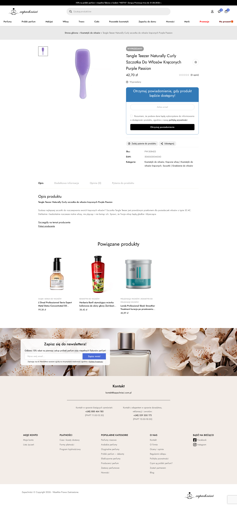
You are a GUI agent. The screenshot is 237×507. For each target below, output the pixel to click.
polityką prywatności (178, 120)
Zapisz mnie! (94, 356)
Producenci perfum (110, 463)
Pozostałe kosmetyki (119, 21)
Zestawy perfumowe (110, 467)
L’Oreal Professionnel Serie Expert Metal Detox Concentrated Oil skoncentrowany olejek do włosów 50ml (55, 307)
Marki (187, 21)
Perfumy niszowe (108, 440)
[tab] (40, 183)
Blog (152, 472)
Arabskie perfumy (109, 444)
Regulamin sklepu (158, 453)
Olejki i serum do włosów (49, 299)
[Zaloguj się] (212, 11)
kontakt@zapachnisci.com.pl (119, 392)
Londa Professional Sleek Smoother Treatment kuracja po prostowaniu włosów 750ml (138, 309)
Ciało (96, 21)
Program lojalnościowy (70, 449)
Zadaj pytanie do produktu (144, 143)
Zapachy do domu (147, 21)
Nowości (170, 21)
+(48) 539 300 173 (142, 415)
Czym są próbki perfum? (161, 463)
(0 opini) (195, 74)
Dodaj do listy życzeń (196, 62)
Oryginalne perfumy (110, 449)
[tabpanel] (118, 205)
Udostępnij (169, 143)
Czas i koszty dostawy (70, 440)
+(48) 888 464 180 (94, 411)
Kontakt (153, 440)
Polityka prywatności (159, 458)
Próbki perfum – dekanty (112, 453)
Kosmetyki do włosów (90, 32)
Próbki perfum (29, 21)
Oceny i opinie (157, 449)
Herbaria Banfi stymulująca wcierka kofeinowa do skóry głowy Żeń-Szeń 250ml (96, 306)
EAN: (128, 156)
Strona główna (71, 32)
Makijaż (49, 21)
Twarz (81, 21)
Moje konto (28, 440)
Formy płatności (67, 444)
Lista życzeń (28, 444)
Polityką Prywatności (96, 361)
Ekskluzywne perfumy (110, 458)
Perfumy (8, 21)
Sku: (128, 151)
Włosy (66, 21)
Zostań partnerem (158, 467)
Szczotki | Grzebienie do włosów (178, 165)
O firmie (154, 444)
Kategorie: (131, 161)
